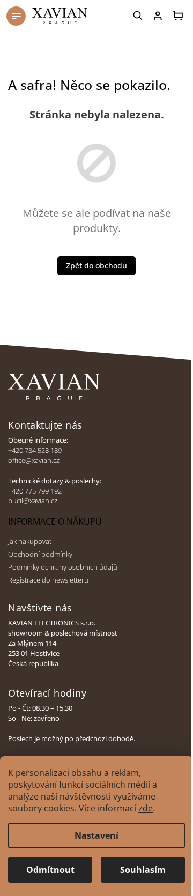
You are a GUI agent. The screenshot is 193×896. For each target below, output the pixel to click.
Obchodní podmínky (40, 554)
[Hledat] (138, 15)
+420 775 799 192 (35, 491)
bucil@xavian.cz (32, 500)
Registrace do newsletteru (48, 580)
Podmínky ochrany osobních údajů (62, 567)
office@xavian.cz (34, 460)
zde (145, 808)
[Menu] (16, 16)
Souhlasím (143, 870)
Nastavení (96, 835)
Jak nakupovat (29, 541)
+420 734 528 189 (35, 450)
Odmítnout (50, 870)
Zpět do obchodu (96, 265)
